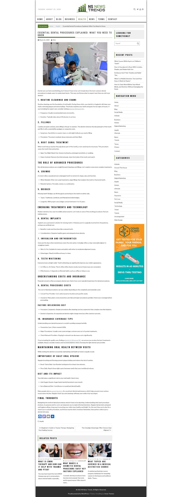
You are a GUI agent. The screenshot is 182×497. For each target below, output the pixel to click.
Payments (117, 195)
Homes (116, 123)
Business (70, 19)
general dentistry (57, 391)
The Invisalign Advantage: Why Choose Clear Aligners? (97, 429)
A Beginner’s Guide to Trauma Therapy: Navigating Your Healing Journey (56, 429)
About (49, 19)
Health (82, 19)
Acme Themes (109, 494)
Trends (116, 140)
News (92, 19)
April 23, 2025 (43, 459)
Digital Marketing (120, 126)
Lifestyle (117, 133)
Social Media (118, 112)
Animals (117, 116)
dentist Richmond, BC (77, 109)
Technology (118, 206)
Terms (101, 19)
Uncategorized (119, 216)
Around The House (120, 168)
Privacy (116, 147)
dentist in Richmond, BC (73, 340)
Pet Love (117, 199)
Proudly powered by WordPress (78, 494)
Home (40, 19)
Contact (113, 19)
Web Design (118, 220)
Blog (59, 19)
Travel (116, 209)
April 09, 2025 (93, 459)
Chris (54, 40)
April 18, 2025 (68, 460)
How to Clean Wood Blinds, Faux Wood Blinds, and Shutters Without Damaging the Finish (128, 87)
